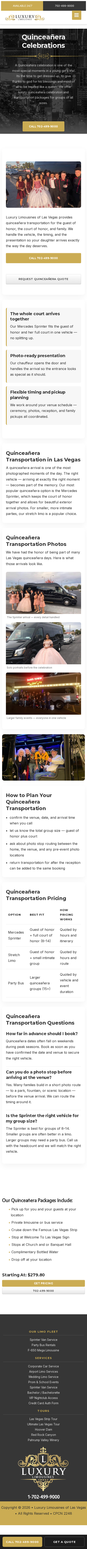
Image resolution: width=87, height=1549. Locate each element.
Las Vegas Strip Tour (43, 1419)
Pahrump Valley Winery (43, 1440)
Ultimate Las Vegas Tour (43, 1424)
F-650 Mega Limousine (43, 1350)
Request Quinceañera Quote (43, 279)
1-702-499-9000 (43, 1497)
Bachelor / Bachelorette (43, 1392)
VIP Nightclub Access (43, 1398)
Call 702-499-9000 (43, 126)
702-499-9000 (64, 5)
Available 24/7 (22, 5)
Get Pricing (43, 1283)
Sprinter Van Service (43, 1339)
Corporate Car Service (43, 1366)
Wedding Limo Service (43, 1377)
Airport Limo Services (43, 1371)
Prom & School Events (43, 1382)
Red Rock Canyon (43, 1434)
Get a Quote (64, 1542)
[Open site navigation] (76, 15)
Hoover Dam (43, 1429)
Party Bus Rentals (44, 1345)
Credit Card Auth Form (43, 1403)
